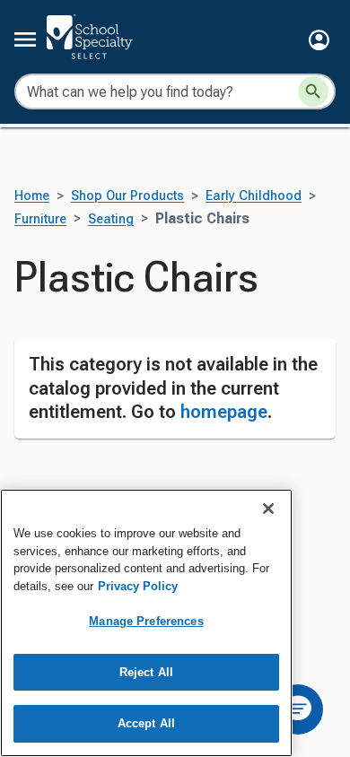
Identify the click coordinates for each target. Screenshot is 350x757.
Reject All (146, 672)
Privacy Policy (138, 586)
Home (31, 196)
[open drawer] (25, 39)
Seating (111, 219)
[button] (319, 40)
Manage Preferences (146, 621)
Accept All (146, 723)
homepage (223, 411)
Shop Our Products (127, 196)
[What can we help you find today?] (313, 91)
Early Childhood (254, 196)
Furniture (40, 219)
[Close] (268, 508)
